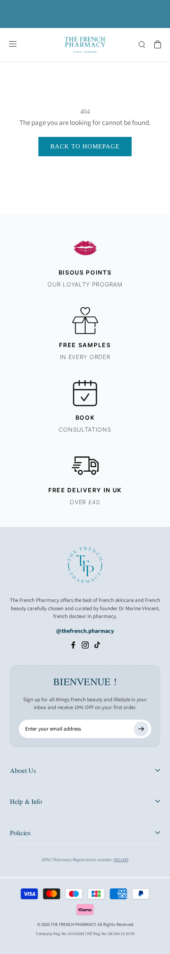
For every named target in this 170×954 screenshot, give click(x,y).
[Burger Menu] (13, 44)
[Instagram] (85, 645)
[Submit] (141, 728)
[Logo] (85, 44)
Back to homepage (85, 146)
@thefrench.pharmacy (85, 631)
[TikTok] (97, 645)
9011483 (121, 860)
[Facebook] (73, 645)
